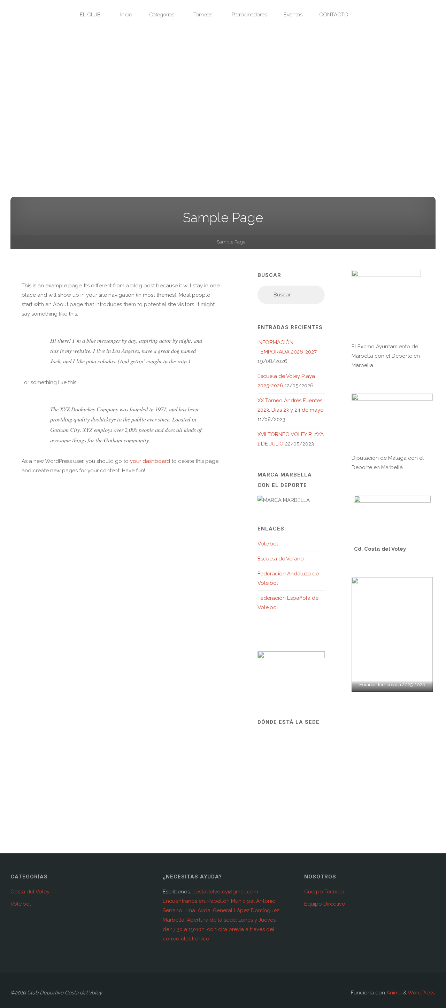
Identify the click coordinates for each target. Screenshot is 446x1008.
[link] (364, 15)
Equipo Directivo (324, 904)
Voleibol (267, 544)
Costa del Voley (29, 892)
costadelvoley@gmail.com (225, 892)
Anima (393, 993)
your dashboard (150, 461)
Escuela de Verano (280, 559)
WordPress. (422, 993)
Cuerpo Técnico (324, 892)
